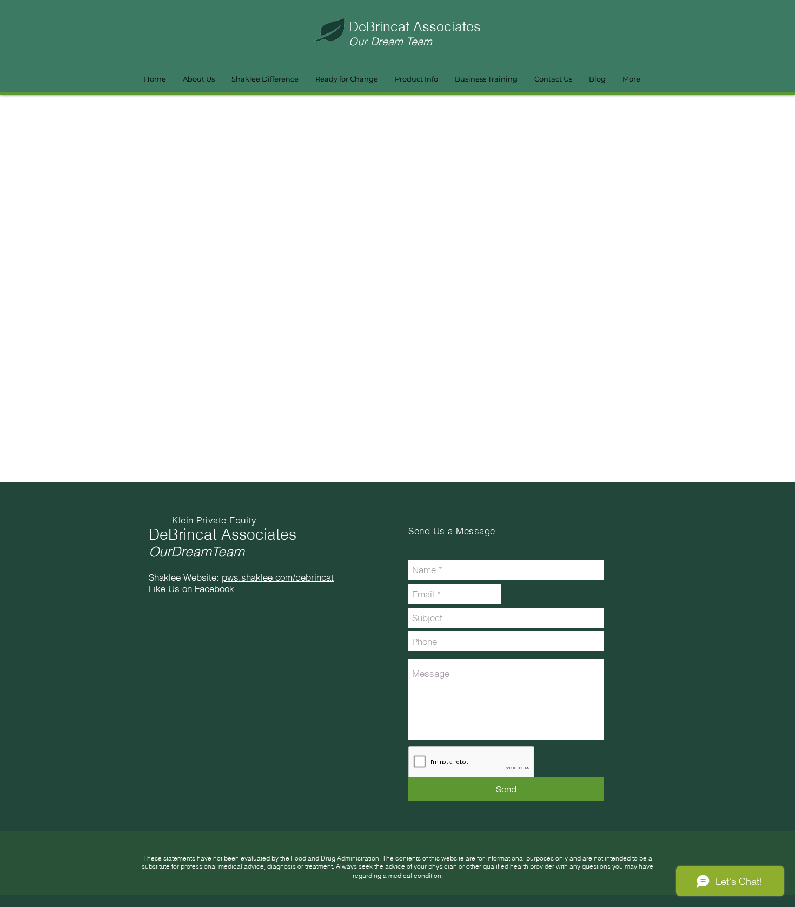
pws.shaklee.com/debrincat (278, 577)
